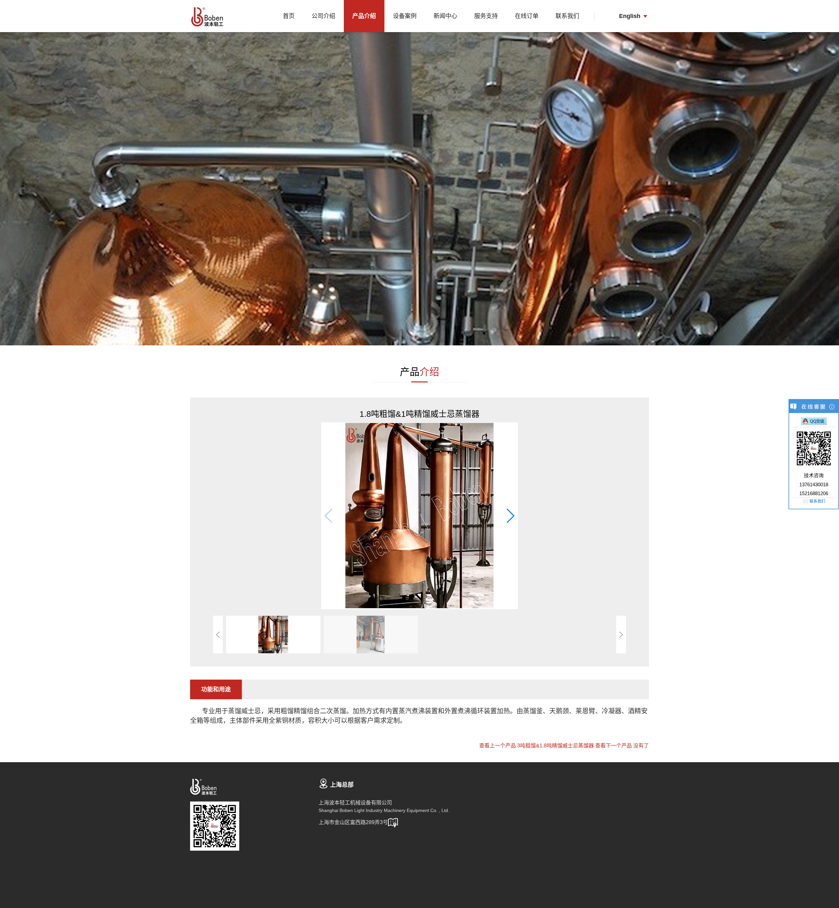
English (629, 16)
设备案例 (405, 16)
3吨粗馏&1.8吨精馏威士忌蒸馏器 (555, 745)
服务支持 (486, 16)
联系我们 (567, 16)
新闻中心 (445, 16)
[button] (510, 516)
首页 (289, 16)
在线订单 (526, 16)
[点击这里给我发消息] (814, 420)
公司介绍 (323, 16)
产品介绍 (364, 16)
